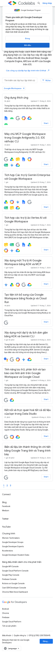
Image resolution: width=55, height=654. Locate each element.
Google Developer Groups (12, 542)
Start (46, 123)
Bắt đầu (27, 45)
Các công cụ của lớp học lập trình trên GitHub (28, 70)
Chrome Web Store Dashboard (15, 592)
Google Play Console (10, 575)
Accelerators (7, 551)
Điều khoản (6, 635)
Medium (5, 510)
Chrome (5, 613)
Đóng (27, 38)
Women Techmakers (11, 538)
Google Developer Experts (13, 546)
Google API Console (10, 566)
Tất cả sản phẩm (9, 626)
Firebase (5, 617)
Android (5, 609)
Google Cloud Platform (11, 622)
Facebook (6, 506)
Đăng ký (46, 641)
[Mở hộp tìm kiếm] (38, 3)
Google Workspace (12, 88)
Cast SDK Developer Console (14, 588)
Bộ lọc (46, 80)
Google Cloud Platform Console (15, 571)
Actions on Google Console (13, 583)
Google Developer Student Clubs (15, 555)
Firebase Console (9, 579)
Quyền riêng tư (20, 635)
